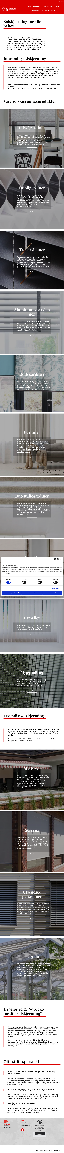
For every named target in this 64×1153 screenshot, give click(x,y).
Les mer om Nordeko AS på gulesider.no (48, 1150)
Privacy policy (36, 1139)
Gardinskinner (35, 10)
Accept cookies (39, 1133)
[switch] (24, 582)
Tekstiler (56, 6)
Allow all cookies (52, 592)
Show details (55, 588)
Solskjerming (36, 6)
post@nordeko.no (25, 1125)
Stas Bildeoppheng (47, 6)
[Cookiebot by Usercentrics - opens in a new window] (55, 559)
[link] (35, 6)
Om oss (53, 10)
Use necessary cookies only (11, 592)
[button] (32, 149)
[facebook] (22, 1130)
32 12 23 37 (60, 1)
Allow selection (32, 592)
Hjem (29, 6)
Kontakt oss (45, 10)
